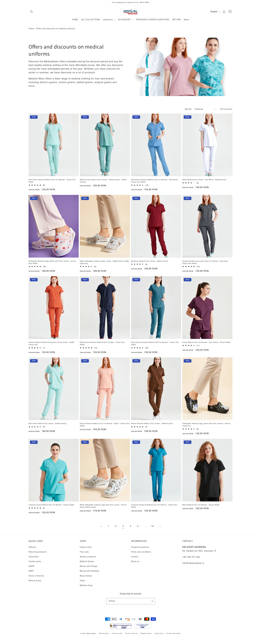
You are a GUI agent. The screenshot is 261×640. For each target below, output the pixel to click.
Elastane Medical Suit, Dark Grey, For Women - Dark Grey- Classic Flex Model (205, 262)
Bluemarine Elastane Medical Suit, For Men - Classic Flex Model (102, 343)
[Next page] (160, 526)
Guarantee (33, 557)
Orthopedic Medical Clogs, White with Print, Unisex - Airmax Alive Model (52, 262)
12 (152, 526)
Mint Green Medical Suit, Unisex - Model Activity (47, 424)
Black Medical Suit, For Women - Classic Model (200, 505)
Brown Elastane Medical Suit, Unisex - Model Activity (152, 424)
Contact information (173, 633)
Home (31, 29)
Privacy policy (117, 633)
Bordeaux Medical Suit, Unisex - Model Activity (149, 261)
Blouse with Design (89, 566)
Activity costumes (88, 557)
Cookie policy (35, 561)
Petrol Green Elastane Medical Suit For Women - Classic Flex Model (155, 343)
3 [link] (123, 526)
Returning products (37, 552)
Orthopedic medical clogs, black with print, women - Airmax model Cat (206, 425)
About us (135, 561)
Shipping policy (146, 633)
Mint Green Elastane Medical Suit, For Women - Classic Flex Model (52, 181)
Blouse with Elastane (89, 571)
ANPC (31, 571)
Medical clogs (86, 585)
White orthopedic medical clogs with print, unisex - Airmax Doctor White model (103, 506)
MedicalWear (91, 633)
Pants (82, 581)
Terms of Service (36, 576)
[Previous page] (101, 526)
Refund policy (35, 581)
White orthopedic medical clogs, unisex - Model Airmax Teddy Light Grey (104, 262)
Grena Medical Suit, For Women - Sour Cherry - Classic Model (206, 342)
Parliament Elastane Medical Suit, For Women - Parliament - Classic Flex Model (155, 181)
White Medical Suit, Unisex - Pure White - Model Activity (204, 180)
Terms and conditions (141, 552)
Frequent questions (140, 547)
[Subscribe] (152, 601)
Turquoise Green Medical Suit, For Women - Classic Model (51, 505)
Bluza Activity (86, 576)
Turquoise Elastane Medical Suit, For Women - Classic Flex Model (154, 506)
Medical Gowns (87, 561)
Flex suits (84, 552)
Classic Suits (86, 547)
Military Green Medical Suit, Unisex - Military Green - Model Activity (103, 181)
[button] (32, 12)
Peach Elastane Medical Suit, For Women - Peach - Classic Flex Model (105, 425)
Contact (134, 557)
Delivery (32, 547)
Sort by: (188, 109)
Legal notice (158, 633)
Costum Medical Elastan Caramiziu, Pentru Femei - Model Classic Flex (51, 343)
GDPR (31, 566)
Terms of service (131, 633)
